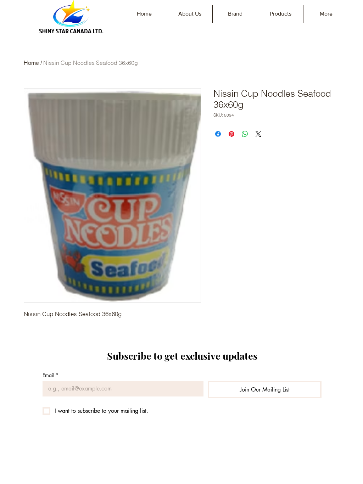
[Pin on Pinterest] (231, 134)
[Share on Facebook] (218, 134)
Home (31, 62)
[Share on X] (258, 134)
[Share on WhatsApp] (245, 134)
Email (50, 375)
